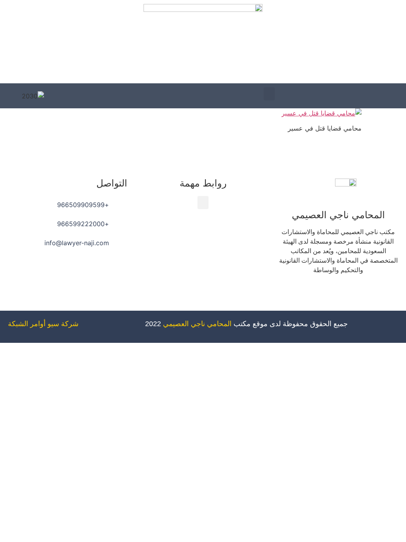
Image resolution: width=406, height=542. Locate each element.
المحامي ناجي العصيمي (197, 324)
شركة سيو (63, 324)
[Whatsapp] (316, 293)
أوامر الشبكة (27, 324)
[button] (269, 93)
